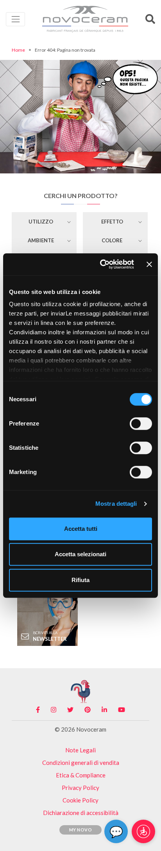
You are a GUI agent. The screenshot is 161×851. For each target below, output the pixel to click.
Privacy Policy (80, 787)
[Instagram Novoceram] (53, 709)
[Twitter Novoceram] (70, 709)
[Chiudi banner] (149, 264)
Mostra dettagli (116, 503)
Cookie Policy (80, 800)
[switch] (141, 423)
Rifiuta (80, 580)
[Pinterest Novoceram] (87, 709)
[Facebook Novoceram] (37, 709)
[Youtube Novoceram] (122, 709)
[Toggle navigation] (15, 19)
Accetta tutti (80, 528)
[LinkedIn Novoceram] (104, 709)
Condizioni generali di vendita (80, 762)
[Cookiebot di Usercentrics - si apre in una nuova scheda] (101, 264)
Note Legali (80, 750)
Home (18, 50)
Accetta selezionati (80, 554)
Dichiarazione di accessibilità (80, 812)
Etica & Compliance (81, 775)
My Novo (80, 829)
